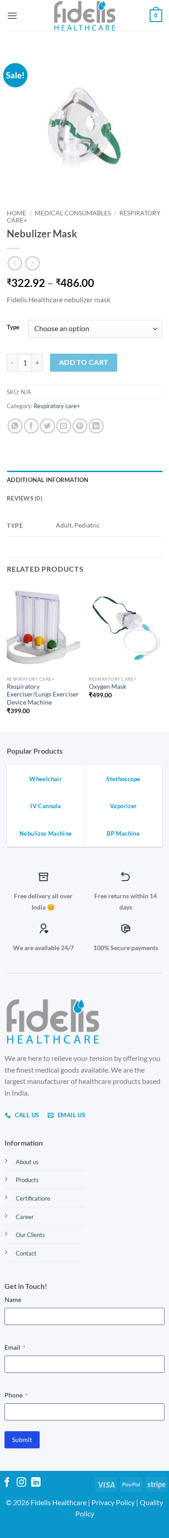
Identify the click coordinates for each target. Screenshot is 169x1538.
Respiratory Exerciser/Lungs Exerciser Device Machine (43, 694)
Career (25, 1216)
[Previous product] (32, 263)
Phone (16, 1395)
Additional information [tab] (48, 479)
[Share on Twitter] (47, 426)
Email (15, 1347)
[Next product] (15, 263)
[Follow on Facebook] (7, 1483)
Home (16, 213)
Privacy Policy (113, 1502)
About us (27, 1161)
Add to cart (84, 362)
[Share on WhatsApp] (15, 426)
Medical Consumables (73, 213)
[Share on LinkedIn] (96, 426)
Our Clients (30, 1234)
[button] (12, 16)
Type (13, 327)
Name (13, 1299)
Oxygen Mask (107, 686)
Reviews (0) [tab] (24, 498)
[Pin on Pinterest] (80, 426)
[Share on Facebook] (31, 426)
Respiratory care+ (57, 406)
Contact (26, 1253)
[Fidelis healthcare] (85, 16)
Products (27, 1179)
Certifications (33, 1198)
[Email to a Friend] (63, 426)
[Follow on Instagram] (21, 1483)
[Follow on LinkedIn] (36, 1483)
